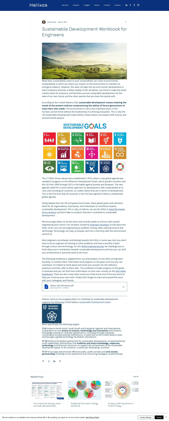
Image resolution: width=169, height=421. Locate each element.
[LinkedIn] (126, 5)
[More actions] (125, 22)
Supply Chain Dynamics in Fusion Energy (121, 404)
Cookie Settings (145, 417)
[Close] (166, 417)
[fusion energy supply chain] (121, 390)
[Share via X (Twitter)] (49, 361)
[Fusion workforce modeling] (84, 390)
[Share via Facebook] (43, 361)
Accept (159, 417)
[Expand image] (58, 306)
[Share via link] (60, 361)
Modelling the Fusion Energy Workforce (84, 404)
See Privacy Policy (92, 417)
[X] (130, 5)
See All (136, 376)
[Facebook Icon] (134, 5)
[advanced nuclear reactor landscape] (47, 390)
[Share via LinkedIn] (54, 361)
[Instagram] (138, 5)
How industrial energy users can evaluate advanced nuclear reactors (47, 404)
